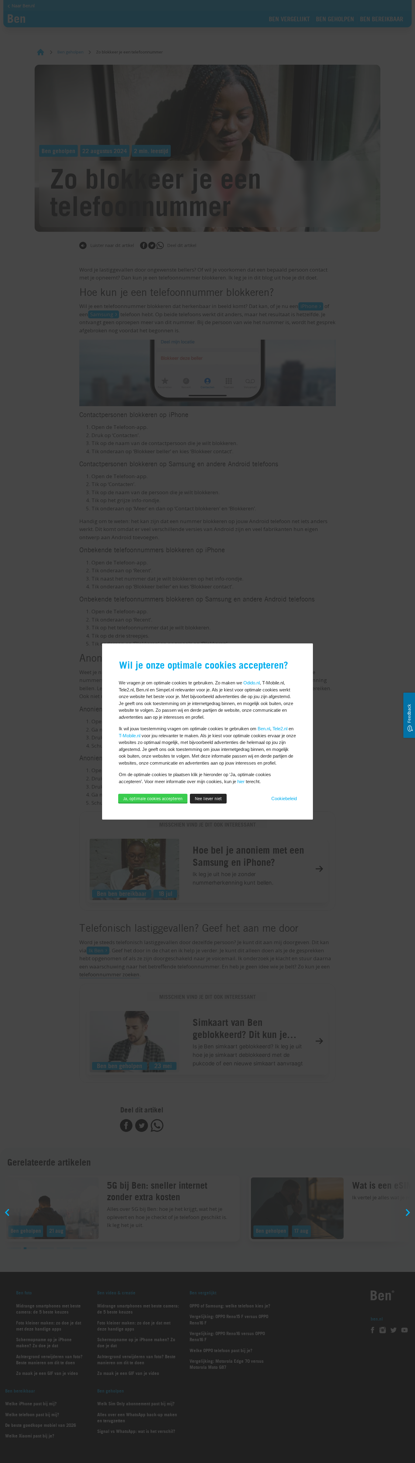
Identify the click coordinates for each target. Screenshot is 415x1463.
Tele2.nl (280, 728)
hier (241, 781)
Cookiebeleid (284, 798)
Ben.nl (264, 728)
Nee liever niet (208, 798)
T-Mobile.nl (129, 735)
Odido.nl (251, 682)
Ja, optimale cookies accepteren (153, 798)
